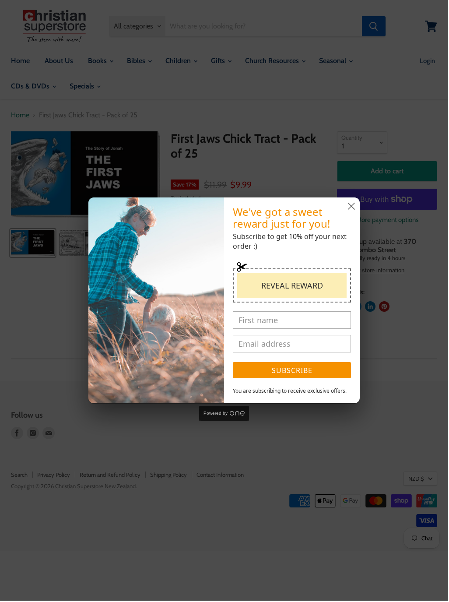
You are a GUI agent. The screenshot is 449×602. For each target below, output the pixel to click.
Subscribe (292, 370)
